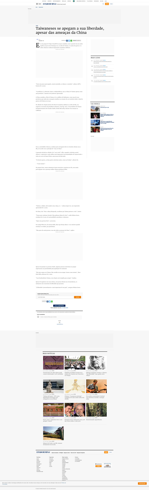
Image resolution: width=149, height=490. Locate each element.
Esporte (49, 1)
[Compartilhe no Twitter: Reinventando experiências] (96, 417)
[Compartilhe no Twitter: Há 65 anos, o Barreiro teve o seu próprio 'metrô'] (53, 417)
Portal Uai (51, 458)
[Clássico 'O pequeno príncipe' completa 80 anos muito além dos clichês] (75, 386)
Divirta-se (64, 480)
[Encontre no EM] (103, 4)
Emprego (63, 463)
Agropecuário (64, 477)
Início (36, 7)
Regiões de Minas (65, 458)
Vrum (50, 465)
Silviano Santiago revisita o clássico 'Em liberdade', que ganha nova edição (96, 374)
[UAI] (73, 1)
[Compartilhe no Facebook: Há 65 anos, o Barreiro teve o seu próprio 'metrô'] (52, 417)
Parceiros (96, 1)
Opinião (63, 460)
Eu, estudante (77, 461)
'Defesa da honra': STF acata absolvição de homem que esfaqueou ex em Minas (51, 397)
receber (77, 297)
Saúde (38, 466)
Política (38, 460)
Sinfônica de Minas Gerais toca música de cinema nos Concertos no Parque (74, 374)
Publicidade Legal (40, 471)
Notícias (44, 1)
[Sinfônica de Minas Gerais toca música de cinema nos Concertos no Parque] (75, 363)
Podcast (63, 475)
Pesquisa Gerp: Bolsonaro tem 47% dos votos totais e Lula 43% (75, 420)
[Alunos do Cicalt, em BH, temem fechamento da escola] (53, 433)
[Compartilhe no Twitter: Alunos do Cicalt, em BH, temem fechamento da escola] (53, 441)
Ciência (63, 467)
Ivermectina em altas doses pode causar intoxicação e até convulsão (53, 373)
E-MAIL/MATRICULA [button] (60, 324)
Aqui (50, 463)
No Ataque (64, 476)
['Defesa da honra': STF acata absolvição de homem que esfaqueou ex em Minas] (53, 386)
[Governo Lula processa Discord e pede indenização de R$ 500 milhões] (95, 129)
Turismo (63, 466)
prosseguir (142, 483)
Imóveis (69, 1)
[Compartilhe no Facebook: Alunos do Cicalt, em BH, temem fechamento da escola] (52, 441)
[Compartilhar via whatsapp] (71, 41)
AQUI (106, 1)
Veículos (64, 1)
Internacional (61, 4)
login (62, 307)
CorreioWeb (77, 458)
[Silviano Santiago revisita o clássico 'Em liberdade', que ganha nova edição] (96, 363)
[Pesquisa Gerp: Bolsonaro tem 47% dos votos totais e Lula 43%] (75, 410)
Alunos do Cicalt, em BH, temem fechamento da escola (52, 443)
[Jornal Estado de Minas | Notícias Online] (49, 4)
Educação (38, 470)
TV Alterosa (89, 1)
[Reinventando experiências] (96, 410)
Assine (107, 3)
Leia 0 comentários (59, 305)
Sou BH (101, 1)
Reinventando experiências (94, 419)
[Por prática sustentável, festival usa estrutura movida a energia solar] (96, 386)
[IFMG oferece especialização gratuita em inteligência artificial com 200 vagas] (95, 122)
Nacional (38, 462)
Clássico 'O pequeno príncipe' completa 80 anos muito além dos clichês (74, 397)
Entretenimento (56, 1)
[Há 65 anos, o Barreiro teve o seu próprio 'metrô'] (53, 410)
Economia (38, 461)
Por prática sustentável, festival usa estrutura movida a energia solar (95, 397)
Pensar (63, 474)
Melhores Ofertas (81, 1)
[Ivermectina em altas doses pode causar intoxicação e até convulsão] (53, 363)
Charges (63, 465)
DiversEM (38, 465)
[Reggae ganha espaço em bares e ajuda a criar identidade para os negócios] (95, 115)
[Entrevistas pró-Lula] (95, 108)
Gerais (38, 458)
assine (66, 307)
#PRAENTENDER (65, 462)
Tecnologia (64, 471)
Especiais (64, 461)
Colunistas (38, 467)
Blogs (50, 462)
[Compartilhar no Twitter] (69, 41)
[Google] (59, 322)
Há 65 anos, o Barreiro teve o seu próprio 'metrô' (52, 420)
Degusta (63, 470)
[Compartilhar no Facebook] (67, 41)
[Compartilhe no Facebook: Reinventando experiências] (95, 417)
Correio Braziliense (78, 460)
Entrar (111, 3)
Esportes (63, 472)
